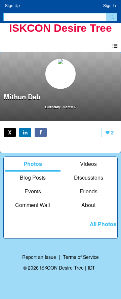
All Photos (103, 224)
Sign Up (12, 5)
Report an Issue (39, 257)
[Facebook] (41, 132)
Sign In (109, 5)
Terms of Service (81, 257)
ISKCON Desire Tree (60, 28)
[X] (10, 132)
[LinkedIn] (25, 132)
